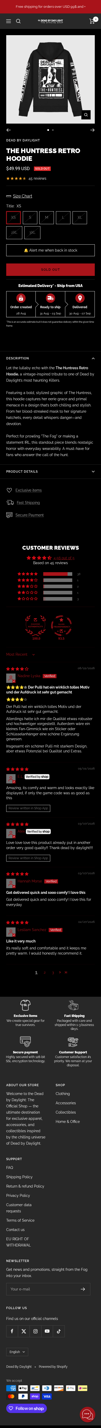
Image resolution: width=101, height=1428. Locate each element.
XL (80, 217)
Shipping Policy (19, 1177)
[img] (17, 669)
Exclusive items (29, 490)
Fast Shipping (28, 503)
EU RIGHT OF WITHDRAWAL (18, 1242)
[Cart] (92, 21)
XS (13, 217)
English (15, 1352)
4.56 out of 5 (64, 558)
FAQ (9, 1168)
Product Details (22, 471)
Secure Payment (30, 515)
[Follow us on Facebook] (12, 1331)
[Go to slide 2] (53, 130)
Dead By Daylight (23, 140)
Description (17, 358)
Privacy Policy (18, 1195)
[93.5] (61, 625)
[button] (28, 574)
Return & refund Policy (25, 1186)
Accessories (66, 1103)
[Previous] (8, 130)
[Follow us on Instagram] (35, 1331)
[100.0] (35, 625)
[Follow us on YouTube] (47, 1331)
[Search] (18, 21)
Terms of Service (20, 1220)
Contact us (15, 1230)
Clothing (63, 1094)
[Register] (83, 1289)
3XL (32, 232)
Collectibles (66, 1112)
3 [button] (53, 972)
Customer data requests (19, 1208)
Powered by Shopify (53, 1367)
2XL (14, 232)
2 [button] (45, 972)
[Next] (92, 130)
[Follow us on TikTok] (58, 1331)
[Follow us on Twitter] (24, 1331)
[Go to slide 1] (48, 130)
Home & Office (68, 1122)
